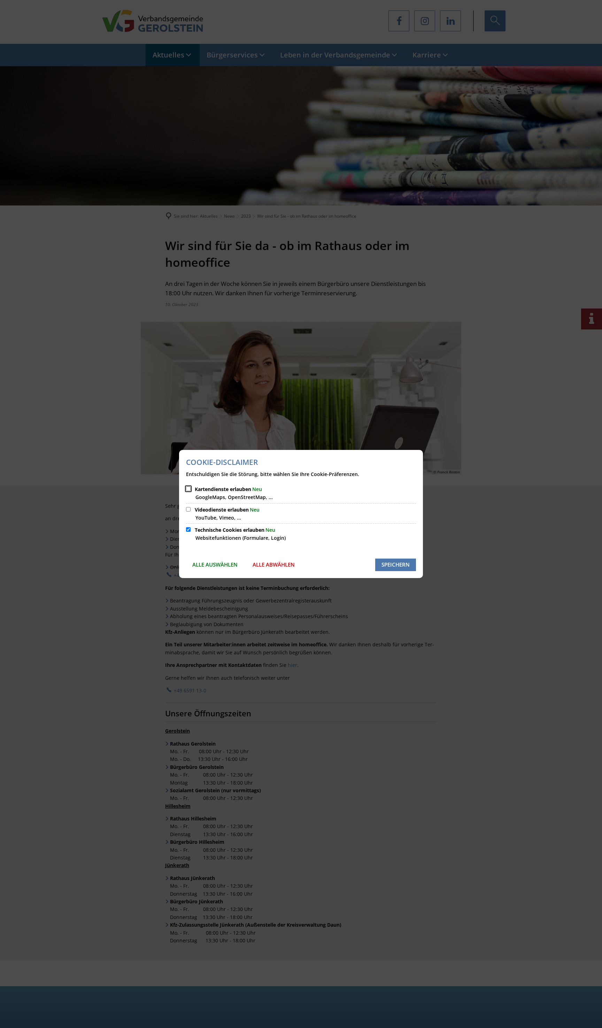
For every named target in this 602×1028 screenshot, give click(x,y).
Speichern (395, 564)
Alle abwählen (274, 564)
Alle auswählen (215, 564)
